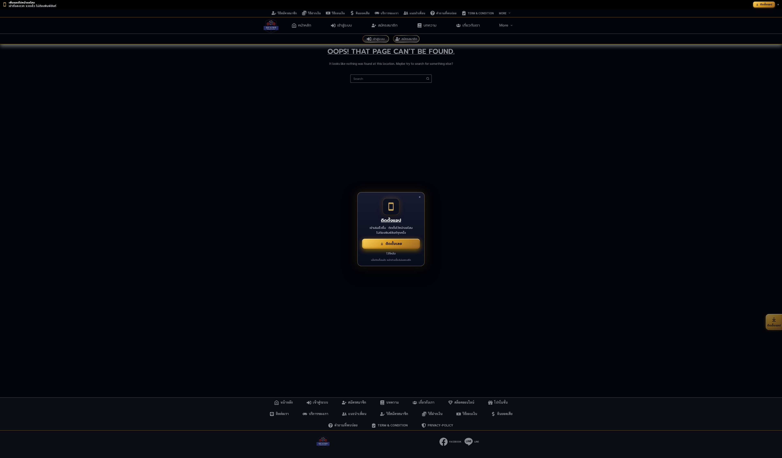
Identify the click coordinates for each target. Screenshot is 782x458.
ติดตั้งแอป (766, 4)
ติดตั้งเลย (394, 243)
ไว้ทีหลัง (391, 253)
